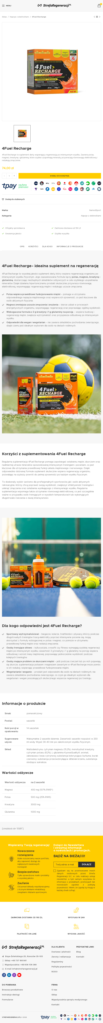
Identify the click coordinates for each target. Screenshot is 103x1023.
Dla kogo (47, 246)
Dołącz (86, 864)
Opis (22, 246)
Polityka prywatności (62, 966)
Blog (78, 952)
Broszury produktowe (12, 990)
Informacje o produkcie (70, 246)
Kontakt (80, 957)
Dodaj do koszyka (59, 176)
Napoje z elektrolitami (19, 17)
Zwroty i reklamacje (61, 957)
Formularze (7, 999)
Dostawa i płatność (61, 952)
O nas (54, 990)
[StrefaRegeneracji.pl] (54, 5)
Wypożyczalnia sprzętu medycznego (69, 999)
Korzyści (33, 246)
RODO (55, 971)
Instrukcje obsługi (11, 994)
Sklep (4, 17)
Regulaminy (57, 962)
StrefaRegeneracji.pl (11, 1017)
